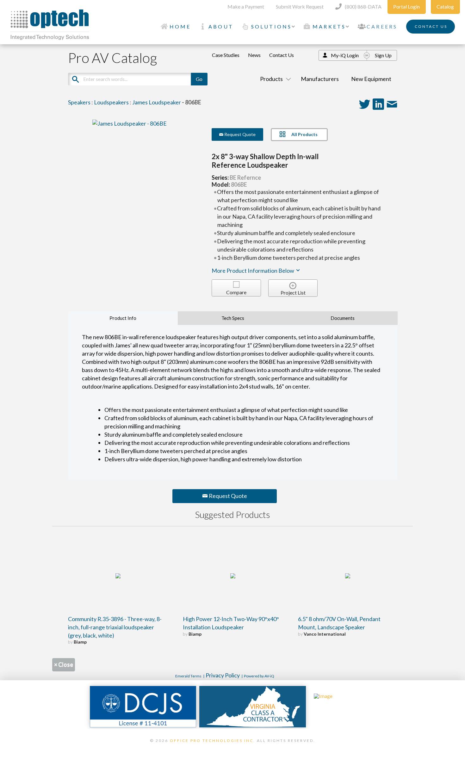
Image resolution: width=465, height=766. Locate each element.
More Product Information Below (253, 270)
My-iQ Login (345, 55)
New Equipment (371, 78)
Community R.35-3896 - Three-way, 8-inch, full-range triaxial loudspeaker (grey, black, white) (115, 627)
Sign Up (383, 55)
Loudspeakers (111, 102)
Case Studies (225, 55)
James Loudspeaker (156, 102)
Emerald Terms (188, 676)
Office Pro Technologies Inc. (212, 740)
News (254, 55)
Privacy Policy (223, 675)
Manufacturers (320, 78)
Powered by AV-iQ (259, 676)
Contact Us (281, 55)
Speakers (79, 102)
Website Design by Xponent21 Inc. (232, 748)
